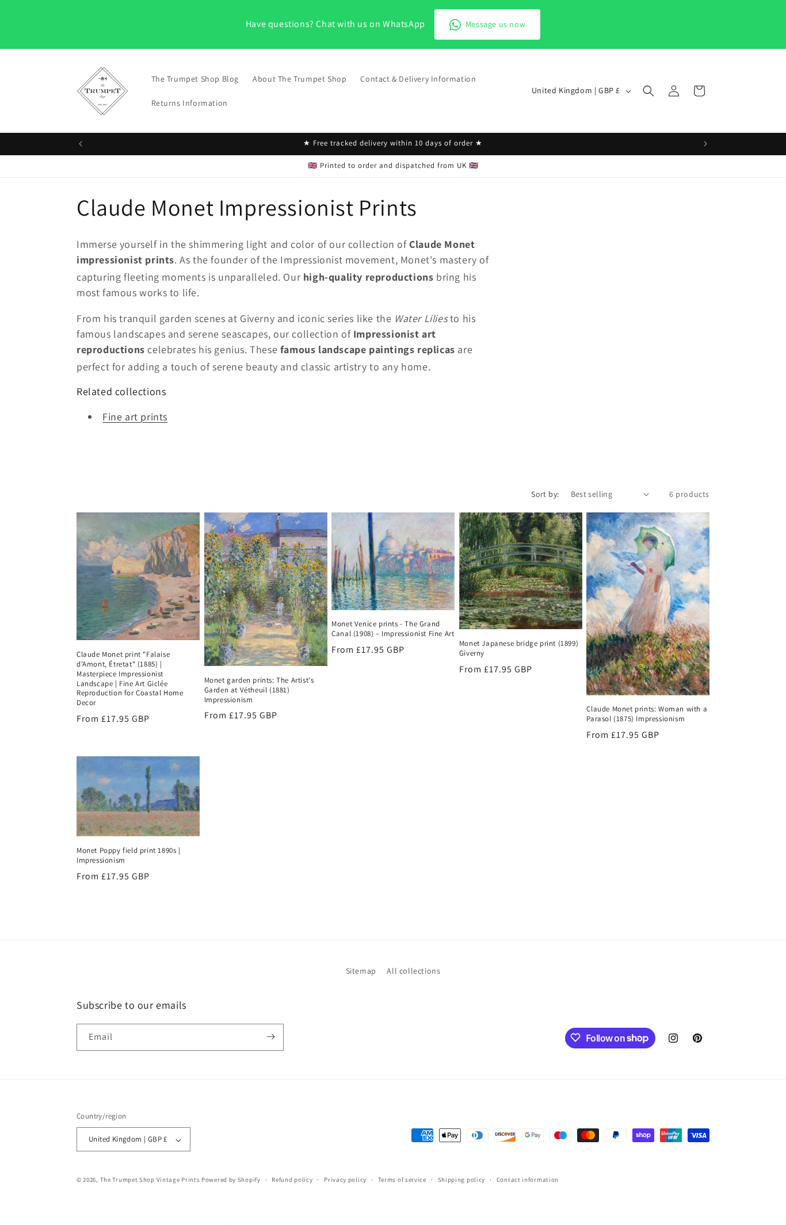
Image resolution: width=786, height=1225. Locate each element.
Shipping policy (462, 1180)
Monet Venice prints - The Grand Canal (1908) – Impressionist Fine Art (392, 628)
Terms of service (402, 1180)
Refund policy (292, 1180)
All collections (413, 971)
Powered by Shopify (231, 1180)
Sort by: (545, 494)
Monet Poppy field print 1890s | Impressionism (129, 855)
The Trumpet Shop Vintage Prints (150, 1180)
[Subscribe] (270, 1036)
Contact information (528, 1180)
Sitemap (361, 971)
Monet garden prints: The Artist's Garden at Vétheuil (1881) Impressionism (259, 690)
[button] (648, 91)
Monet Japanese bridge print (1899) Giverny (518, 648)
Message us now (495, 24)
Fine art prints (134, 416)
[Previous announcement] (80, 144)
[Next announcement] (705, 144)
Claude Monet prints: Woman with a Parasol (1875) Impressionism (646, 714)
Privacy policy (345, 1180)
